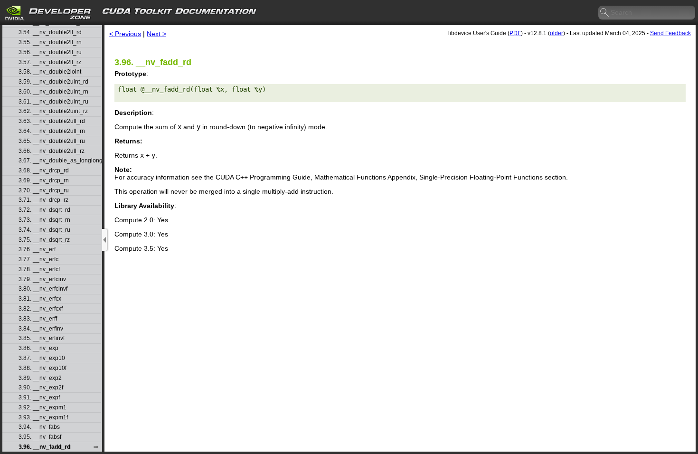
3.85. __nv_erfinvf (42, 338)
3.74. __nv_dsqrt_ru (44, 230)
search (605, 13)
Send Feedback (670, 33)
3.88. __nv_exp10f (42, 368)
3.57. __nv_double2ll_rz (50, 62)
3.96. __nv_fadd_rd (44, 447)
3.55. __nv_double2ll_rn (50, 42)
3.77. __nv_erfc (38, 259)
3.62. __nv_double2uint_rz (53, 111)
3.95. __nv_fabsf (40, 437)
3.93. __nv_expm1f (43, 418)
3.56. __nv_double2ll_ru (50, 52)
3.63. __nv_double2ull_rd (52, 121)
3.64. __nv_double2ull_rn (52, 131)
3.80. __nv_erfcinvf (43, 289)
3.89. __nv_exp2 (40, 378)
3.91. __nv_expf (39, 398)
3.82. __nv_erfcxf (41, 309)
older (556, 33)
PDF (515, 33)
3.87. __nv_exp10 (42, 358)
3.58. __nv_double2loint (50, 72)
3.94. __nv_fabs (39, 427)
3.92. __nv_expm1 (42, 408)
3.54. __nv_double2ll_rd (50, 32)
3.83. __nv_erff (38, 319)
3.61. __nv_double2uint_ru (53, 102)
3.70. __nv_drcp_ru (44, 191)
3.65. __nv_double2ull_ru (52, 141)
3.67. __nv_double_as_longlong (60, 161)
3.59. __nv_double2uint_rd (53, 82)
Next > (156, 34)
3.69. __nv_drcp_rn (44, 181)
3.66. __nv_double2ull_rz (52, 151)
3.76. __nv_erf (37, 249)
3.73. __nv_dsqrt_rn (44, 220)
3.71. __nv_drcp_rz (43, 200)
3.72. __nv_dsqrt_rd (44, 210)
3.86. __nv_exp (38, 348)
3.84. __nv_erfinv (41, 329)
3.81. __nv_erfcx (40, 299)
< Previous (125, 34)
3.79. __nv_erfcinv (42, 279)
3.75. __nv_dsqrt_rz (44, 240)
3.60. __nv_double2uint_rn (53, 92)
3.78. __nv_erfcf (39, 269)
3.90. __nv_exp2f (41, 388)
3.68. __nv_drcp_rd (44, 171)
